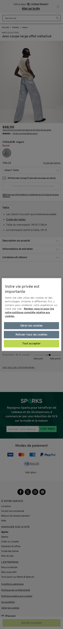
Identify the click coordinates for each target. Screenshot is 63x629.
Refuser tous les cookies (31, 334)
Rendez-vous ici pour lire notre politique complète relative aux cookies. (29, 312)
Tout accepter (31, 343)
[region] (31, 314)
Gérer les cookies (31, 325)
